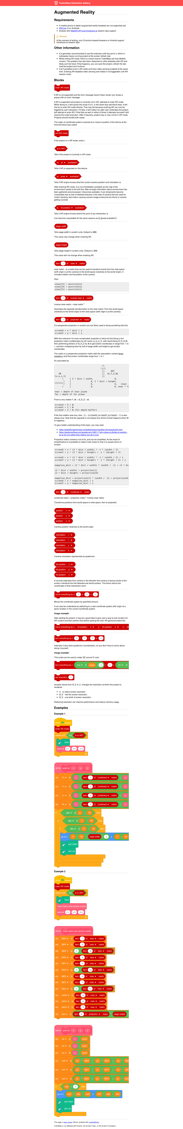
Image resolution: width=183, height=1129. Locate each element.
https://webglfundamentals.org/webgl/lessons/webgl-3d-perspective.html (90, 429)
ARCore (62, 28)
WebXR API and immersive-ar (84, 30)
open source (67, 1122)
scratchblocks (94, 1122)
